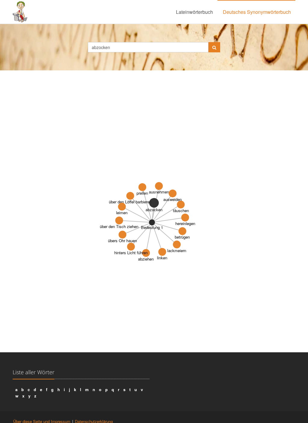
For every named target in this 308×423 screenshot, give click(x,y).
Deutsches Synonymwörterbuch (257, 11)
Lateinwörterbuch (194, 11)
